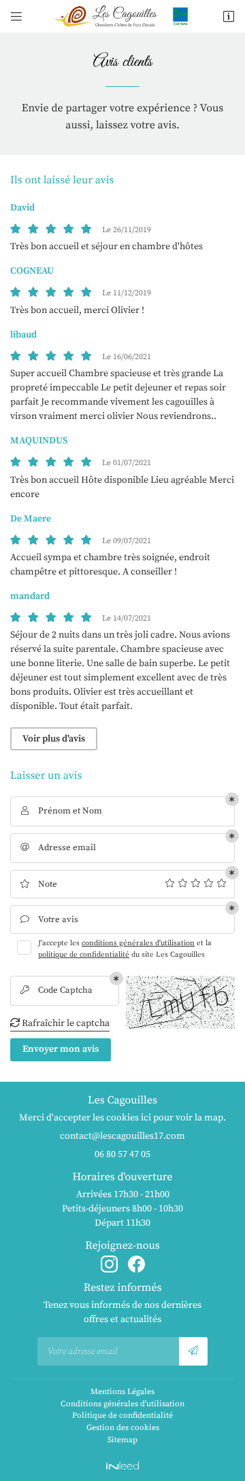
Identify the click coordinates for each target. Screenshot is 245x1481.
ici (146, 1118)
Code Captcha (56, 990)
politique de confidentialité (83, 954)
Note (38, 884)
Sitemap (122, 1440)
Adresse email (58, 847)
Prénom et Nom (62, 810)
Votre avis (49, 919)
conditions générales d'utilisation (138, 943)
